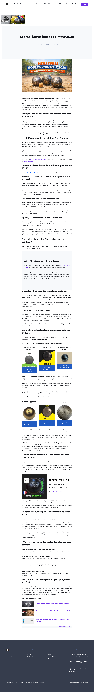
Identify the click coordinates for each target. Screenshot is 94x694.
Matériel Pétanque (48, 3)
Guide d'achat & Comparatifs (51, 44)
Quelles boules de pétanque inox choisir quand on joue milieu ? (52, 620)
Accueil (16, 3)
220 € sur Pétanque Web (29, 370)
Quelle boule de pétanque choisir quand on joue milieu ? (53, 603)
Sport (49, 654)
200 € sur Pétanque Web (64, 366)
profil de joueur (28, 161)
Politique (69, 682)
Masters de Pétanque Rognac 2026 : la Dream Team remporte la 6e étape (78, 656)
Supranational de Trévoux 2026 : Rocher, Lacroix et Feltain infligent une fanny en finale (78, 663)
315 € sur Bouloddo (47, 423)
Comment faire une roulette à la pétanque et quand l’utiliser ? (54, 612)
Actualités (58, 3)
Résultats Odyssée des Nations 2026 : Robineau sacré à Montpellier (78, 670)
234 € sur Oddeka (57, 491)
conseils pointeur (62, 626)
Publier (85, 4)
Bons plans (74, 3)
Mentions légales (84, 682)
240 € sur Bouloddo (27, 424)
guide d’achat (69, 626)
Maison (66, 3)
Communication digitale (54, 656)
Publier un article (31, 656)
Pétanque (22, 3)
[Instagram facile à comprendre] (11, 656)
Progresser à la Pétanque (34, 3)
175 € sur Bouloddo (65, 423)
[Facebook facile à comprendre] (7, 656)
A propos (29, 654)
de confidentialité (75, 682)
